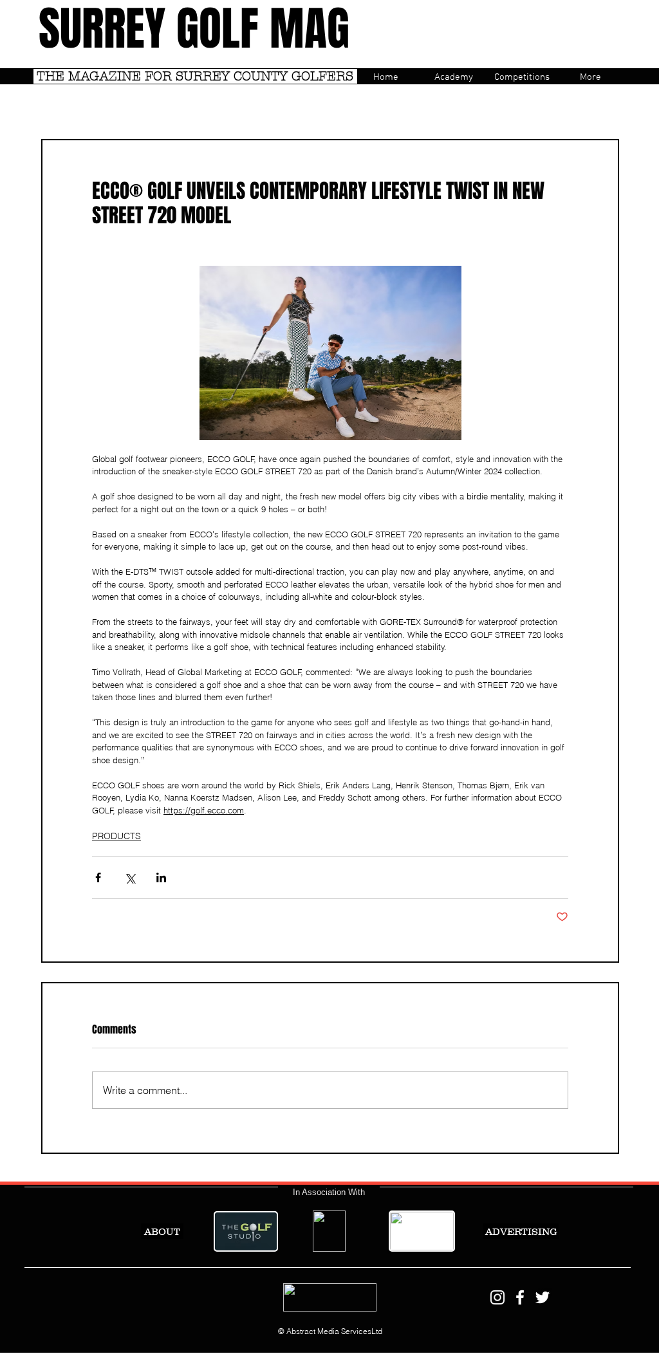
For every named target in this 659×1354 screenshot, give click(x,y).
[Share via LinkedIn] (161, 877)
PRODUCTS (116, 836)
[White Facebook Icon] (520, 1297)
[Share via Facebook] (98, 877)
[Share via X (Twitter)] (130, 877)
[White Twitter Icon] (542, 1297)
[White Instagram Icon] (497, 1297)
